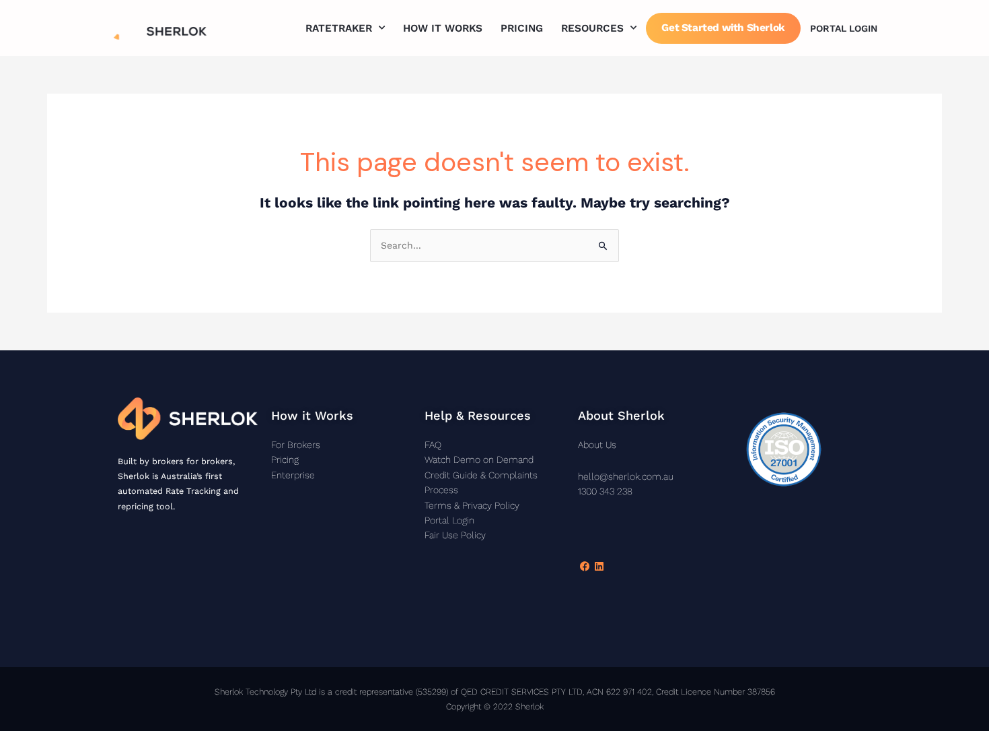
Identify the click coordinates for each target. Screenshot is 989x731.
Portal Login (843, 28)
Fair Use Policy (455, 535)
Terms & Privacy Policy (472, 505)
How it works (442, 28)
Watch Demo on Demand (479, 459)
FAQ (433, 444)
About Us (597, 444)
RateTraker (338, 28)
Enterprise (293, 475)
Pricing (522, 28)
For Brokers (295, 444)
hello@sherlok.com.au (625, 476)
